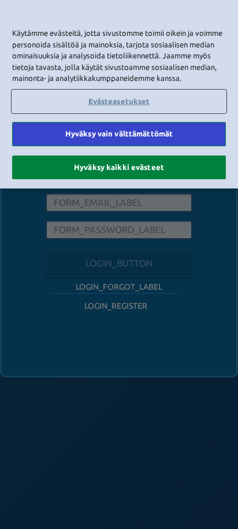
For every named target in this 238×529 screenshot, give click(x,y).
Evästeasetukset (119, 101)
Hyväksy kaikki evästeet (119, 167)
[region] (119, 94)
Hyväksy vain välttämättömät (119, 134)
